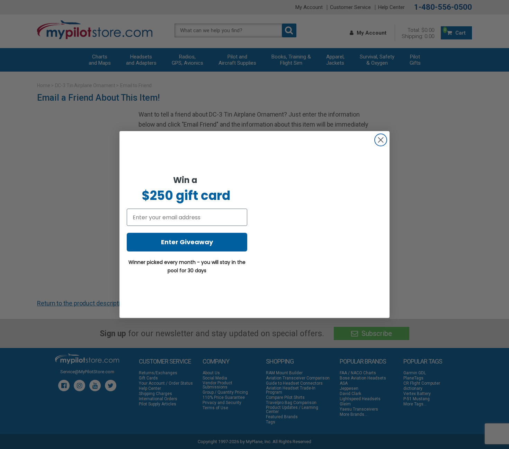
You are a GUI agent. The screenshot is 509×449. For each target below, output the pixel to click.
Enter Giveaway (187, 242)
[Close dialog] (381, 140)
